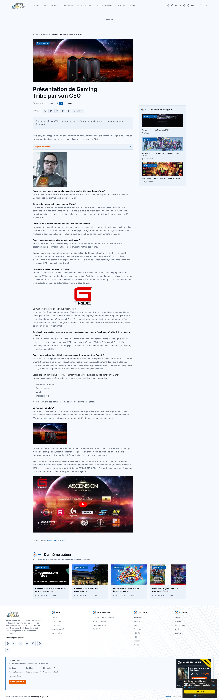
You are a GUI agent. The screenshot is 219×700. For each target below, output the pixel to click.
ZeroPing (29, 668)
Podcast (137, 641)
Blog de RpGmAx (49, 668)
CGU (177, 629)
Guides (136, 625)
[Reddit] (68, 111)
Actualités (44, 34)
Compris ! (200, 691)
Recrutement (180, 625)
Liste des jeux (57, 633)
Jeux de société (58, 629)
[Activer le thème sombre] (205, 5)
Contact (178, 617)
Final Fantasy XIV (99, 625)
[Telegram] (62, 111)
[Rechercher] (200, 5)
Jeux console (57, 621)
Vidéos (136, 637)
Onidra (69, 103)
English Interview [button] (42, 146)
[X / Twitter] (180, 5)
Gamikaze (12, 668)
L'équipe (178, 621)
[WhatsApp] (56, 111)
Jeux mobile (56, 625)
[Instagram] (188, 5)
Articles (137, 621)
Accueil (35, 34)
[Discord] (192, 5)
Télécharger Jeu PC (33, 672)
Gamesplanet (52, 540)
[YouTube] (176, 5)
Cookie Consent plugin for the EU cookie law (199, 695)
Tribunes (137, 629)
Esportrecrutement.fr (16, 676)
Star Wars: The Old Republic (103, 617)
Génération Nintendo (51, 672)
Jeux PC (55, 617)
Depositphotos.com (16, 672)
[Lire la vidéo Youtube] (83, 504)
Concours (137, 645)
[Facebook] (184, 5)
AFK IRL (137, 633)
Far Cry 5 (96, 629)
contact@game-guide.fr (14, 638)
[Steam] (168, 5)
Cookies (178, 633)
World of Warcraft (99, 621)
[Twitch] (172, 5)
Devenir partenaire (17, 682)
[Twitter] (45, 111)
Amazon (63, 540)
